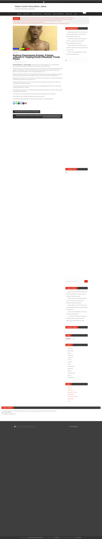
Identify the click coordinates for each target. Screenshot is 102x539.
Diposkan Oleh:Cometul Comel (19, 61)
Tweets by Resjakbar (73, 426)
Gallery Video (69, 14)
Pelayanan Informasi (37, 14)
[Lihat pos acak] (87, 14)
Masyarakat (70, 368)
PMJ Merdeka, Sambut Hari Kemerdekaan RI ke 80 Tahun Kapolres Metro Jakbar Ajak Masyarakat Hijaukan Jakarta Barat (46, 19)
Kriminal (27, 48)
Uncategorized (71, 377)
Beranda (19, 14)
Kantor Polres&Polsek (58, 14)
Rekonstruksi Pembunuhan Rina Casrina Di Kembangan (27, 111)
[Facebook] (14, 103)
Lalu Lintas (70, 361)
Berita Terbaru (15, 48)
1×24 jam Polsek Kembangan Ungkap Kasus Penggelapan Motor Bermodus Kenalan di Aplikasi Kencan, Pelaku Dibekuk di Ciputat (41, 23)
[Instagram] (26, 103)
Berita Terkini (26, 14)
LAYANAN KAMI (71, 366)
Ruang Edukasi (47, 14)
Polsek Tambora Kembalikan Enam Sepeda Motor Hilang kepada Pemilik (28, 22)
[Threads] (23, 103)
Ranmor (69, 375)
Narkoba (69, 370)
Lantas (69, 364)
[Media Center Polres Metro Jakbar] (14, 14)
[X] (19, 103)
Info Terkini (22, 48)
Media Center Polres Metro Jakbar (31, 6)
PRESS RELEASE (71, 373)
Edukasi (69, 353)
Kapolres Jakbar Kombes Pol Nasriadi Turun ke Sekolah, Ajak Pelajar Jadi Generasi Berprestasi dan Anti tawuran (37, 20)
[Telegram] (21, 103)
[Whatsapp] (16, 103)
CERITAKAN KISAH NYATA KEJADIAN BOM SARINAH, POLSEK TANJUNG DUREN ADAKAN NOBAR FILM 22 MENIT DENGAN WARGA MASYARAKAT (38, 116)
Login (75, 14)
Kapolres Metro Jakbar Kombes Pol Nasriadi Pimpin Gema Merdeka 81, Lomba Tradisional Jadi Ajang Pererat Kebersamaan (47, 17)
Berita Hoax (70, 348)
